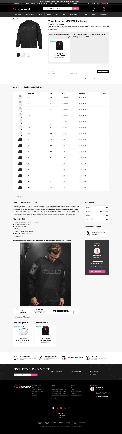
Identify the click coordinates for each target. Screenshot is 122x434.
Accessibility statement (76, 395)
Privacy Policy (74, 393)
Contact (51, 3)
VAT (33, 393)
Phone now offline (72, 3)
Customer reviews (61, 415)
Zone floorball (73, 73)
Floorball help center (18, 3)
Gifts (56, 3)
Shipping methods (36, 387)
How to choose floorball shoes (59, 397)
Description (20, 197)
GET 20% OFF (75, 1)
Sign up (89, 3)
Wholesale (34, 395)
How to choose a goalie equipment (60, 395)
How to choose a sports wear (58, 393)
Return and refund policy (37, 391)
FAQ (52, 387)
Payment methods (36, 389)
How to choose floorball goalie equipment (44, 240)
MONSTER (106, 79)
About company (74, 387)
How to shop (54, 398)
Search (75, 8)
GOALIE (101, 79)
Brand (88, 79)
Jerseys (22, 19)
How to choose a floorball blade (59, 391)
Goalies (17, 19)
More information (52, 29)
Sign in (34, 375)
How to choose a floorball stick (59, 389)
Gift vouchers (35, 397)
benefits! (98, 3)
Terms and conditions (76, 391)
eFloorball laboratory (30, 3)
